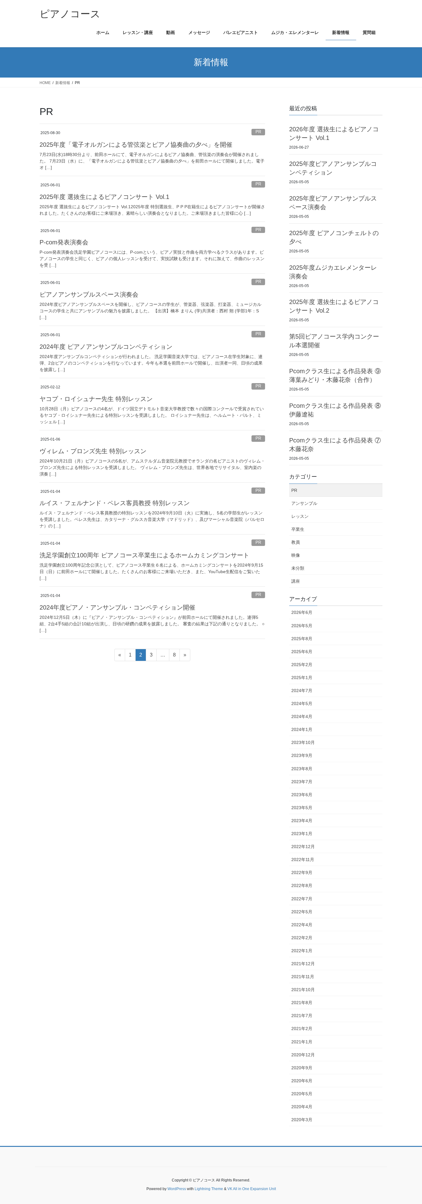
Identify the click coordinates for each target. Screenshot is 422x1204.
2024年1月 (301, 729)
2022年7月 (301, 898)
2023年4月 (301, 820)
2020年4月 (301, 1106)
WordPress (176, 1189)
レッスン (300, 516)
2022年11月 (302, 859)
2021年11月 (302, 976)
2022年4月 (301, 924)
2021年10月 (303, 989)
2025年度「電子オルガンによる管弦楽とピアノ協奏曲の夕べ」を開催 (136, 144)
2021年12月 (303, 963)
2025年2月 (301, 664)
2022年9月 (301, 872)
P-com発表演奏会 (64, 242)
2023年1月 (301, 833)
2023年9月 (301, 755)
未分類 (297, 568)
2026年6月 (301, 612)
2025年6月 (301, 651)
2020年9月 (301, 1067)
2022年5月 (301, 911)
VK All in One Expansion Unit (251, 1189)
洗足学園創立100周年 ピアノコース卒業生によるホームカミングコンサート (144, 555)
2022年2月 (301, 937)
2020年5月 (301, 1093)
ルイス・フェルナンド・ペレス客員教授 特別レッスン (115, 503)
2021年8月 (301, 1002)
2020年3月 (301, 1119)
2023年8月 (301, 768)
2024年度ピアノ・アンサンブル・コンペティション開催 (117, 607)
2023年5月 (301, 807)
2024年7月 (301, 690)
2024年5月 (301, 703)
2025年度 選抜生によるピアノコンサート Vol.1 (104, 196)
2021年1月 (301, 1041)
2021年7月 (301, 1015)
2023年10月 (303, 742)
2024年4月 (301, 716)
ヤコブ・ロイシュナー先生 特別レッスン (96, 398)
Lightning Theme (209, 1189)
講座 (295, 581)
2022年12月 (303, 846)
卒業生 (297, 529)
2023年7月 (301, 781)
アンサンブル (304, 503)
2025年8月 (301, 638)
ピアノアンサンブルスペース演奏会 (89, 294)
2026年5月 (301, 625)
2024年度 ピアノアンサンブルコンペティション (106, 346)
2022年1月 (301, 950)
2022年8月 (301, 885)
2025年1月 (301, 677)
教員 (295, 542)
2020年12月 (303, 1054)
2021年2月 (301, 1028)
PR (258, 131)
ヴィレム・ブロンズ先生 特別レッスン (93, 451)
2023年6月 (301, 794)
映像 (295, 555)
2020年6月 (301, 1080)
